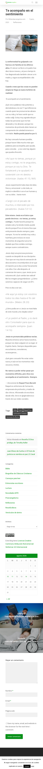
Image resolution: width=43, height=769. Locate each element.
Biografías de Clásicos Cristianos (19, 473)
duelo (20, 410)
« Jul (8, 599)
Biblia (15, 410)
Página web (10, 711)
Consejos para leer (13, 478)
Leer (32, 766)
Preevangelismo (12, 498)
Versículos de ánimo (14, 513)
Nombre (9, 691)
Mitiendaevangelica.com (16, 19)
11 (12, 576)
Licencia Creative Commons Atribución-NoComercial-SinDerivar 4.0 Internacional (20, 544)
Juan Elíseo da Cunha (15, 451)
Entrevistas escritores (14, 483)
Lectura (9, 488)
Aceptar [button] (27, 766)
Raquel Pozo (28, 410)
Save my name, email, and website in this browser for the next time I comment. (21, 726)
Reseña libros (11, 508)
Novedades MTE (12, 493)
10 (8, 576)
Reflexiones (17, 22)
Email (8, 701)
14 (26, 576)
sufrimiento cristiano (20, 413)
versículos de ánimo (12, 417)
